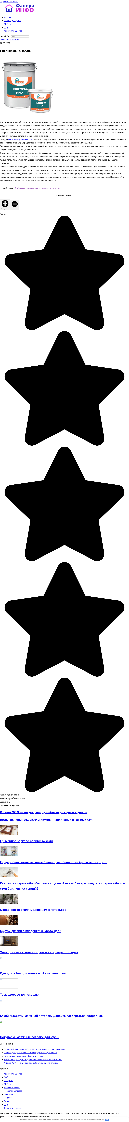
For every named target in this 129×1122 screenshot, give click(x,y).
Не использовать (12, 1087)
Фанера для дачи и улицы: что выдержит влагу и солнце (30, 1053)
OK (107, 1119)
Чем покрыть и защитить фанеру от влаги (23, 1056)
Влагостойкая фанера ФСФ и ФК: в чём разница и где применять (34, 1049)
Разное (7, 1101)
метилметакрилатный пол (20, 139)
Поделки (8, 1098)
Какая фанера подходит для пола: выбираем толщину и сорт (33, 1059)
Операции (8, 1094)
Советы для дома (12, 21)
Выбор (7, 1077)
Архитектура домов (13, 31)
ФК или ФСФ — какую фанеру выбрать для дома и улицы (31, 1063)
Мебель (7, 24)
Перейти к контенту (9, 2)
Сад (6, 27)
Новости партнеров (13, 1091)
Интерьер (8, 17)
